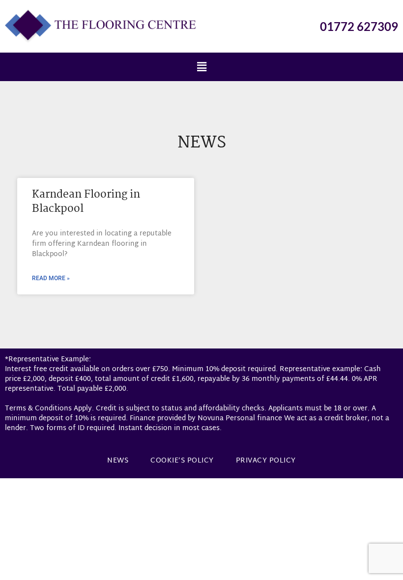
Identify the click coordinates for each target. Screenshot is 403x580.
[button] (201, 67)
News (117, 461)
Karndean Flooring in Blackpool (86, 202)
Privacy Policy (266, 461)
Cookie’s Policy (182, 461)
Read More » (51, 278)
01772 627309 (359, 26)
